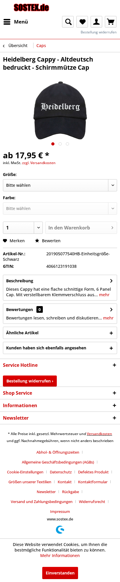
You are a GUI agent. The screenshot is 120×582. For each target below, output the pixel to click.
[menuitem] (15, 22)
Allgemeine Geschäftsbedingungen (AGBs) (58, 462)
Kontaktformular (92, 481)
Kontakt (65, 481)
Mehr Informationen (60, 555)
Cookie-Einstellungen (25, 472)
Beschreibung (19, 280)
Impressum (60, 511)
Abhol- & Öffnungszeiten (57, 452)
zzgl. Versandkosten (39, 162)
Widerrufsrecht (92, 501)
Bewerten (51, 240)
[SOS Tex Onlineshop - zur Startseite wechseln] (31, 8)
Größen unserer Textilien (29, 481)
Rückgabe (70, 491)
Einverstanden (60, 573)
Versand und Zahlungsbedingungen (42, 501)
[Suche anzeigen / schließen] (68, 22)
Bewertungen (19, 309)
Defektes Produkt (93, 472)
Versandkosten (99, 433)
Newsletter (46, 491)
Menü (21, 21)
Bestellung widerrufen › (29, 381)
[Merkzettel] (82, 22)
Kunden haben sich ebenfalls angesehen (46, 348)
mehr (104, 294)
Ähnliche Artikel (22, 332)
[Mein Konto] (96, 22)
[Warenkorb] (111, 22)
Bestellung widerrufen (99, 32)
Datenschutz (61, 472)
